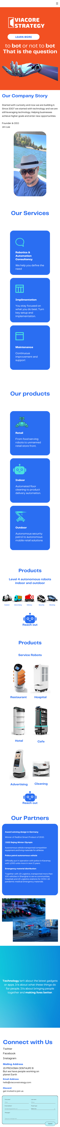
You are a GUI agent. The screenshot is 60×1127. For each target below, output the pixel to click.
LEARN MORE (23, 36)
